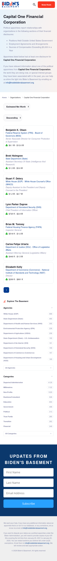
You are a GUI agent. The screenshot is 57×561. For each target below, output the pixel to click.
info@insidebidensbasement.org (20, 82)
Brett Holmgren (14, 155)
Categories (8, 376)
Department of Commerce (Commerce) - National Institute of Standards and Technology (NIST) (27, 271)
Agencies (7, 307)
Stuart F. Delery (14, 178)
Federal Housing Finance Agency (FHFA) (24, 227)
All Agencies (10, 368)
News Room (46, 4)
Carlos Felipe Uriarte (17, 244)
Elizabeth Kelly (14, 267)
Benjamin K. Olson (16, 130)
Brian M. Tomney (15, 224)
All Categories (10, 433)
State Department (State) (17, 158)
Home (4, 97)
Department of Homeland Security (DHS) (23, 207)
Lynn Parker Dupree (16, 204)
